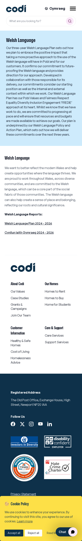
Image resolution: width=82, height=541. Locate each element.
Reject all (33, 533)
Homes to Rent (55, 291)
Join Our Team (21, 315)
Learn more (25, 521)
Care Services (54, 335)
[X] (22, 424)
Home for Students (58, 304)
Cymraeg (57, 8)
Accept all (14, 533)
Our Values (18, 291)
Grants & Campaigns (19, 307)
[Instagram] (31, 424)
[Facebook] (13, 424)
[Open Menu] (73, 8)
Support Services (56, 342)
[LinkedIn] (49, 424)
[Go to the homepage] (16, 8)
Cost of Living (20, 352)
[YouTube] (40, 424)
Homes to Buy (54, 298)
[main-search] (70, 21)
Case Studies (20, 298)
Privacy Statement (23, 494)
